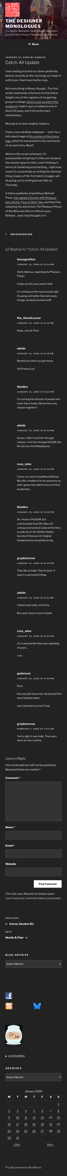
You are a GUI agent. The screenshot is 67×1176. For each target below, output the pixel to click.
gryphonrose (26, 558)
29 (58, 1131)
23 (9, 1131)
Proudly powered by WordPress (23, 1167)
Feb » (50, 1144)
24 (17, 1131)
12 (34, 1117)
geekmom (24, 673)
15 (58, 1117)
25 (26, 1131)
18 (25, 1124)
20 (42, 1124)
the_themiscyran (29, 318)
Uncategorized (21, 234)
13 (42, 1117)
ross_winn (24, 464)
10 (17, 1117)
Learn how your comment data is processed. (33, 898)
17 (17, 1124)
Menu (35, 44)
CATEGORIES (16, 1056)
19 (34, 1124)
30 (9, 1137)
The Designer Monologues (24, 23)
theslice (22, 386)
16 (9, 1124)
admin (21, 348)
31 (17, 1137)
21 (50, 1124)
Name (10, 827)
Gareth (40, 57)
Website (10, 864)
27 (42, 1131)
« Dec (16, 1144)
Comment (12, 778)
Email (9, 845)
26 (34, 1131)
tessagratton (26, 259)
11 (26, 1117)
